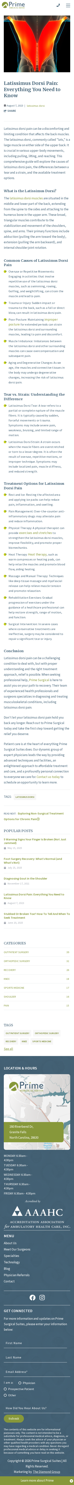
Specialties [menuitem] (11, 1256)
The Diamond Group (46, 1472)
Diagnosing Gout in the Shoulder (25, 878)
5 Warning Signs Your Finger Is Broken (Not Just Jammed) (35, 841)
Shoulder (36, 996)
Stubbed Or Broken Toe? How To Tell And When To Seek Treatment (37, 915)
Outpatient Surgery (36, 952)
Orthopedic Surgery (36, 961)
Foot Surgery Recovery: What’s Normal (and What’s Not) (33, 860)
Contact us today (48, 777)
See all (8, 1049)
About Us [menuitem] (10, 1243)
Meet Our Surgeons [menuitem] (17, 1249)
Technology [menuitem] (12, 1262)
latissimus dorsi (36, 105)
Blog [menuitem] (7, 1269)
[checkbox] (37, 1387)
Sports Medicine (36, 987)
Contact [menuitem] (9, 1281)
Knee (36, 979)
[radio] (37, 1383)
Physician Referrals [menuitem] (17, 1275)
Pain (36, 1005)
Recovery (36, 970)
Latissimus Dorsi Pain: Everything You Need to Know (34, 896)
